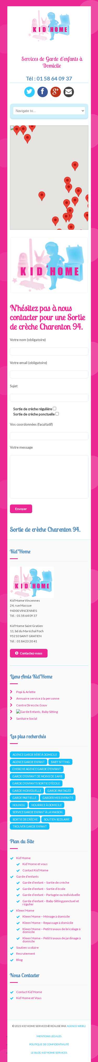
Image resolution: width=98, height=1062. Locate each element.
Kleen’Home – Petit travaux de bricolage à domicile (51, 930)
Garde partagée (59, 790)
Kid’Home (23, 858)
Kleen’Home (25, 910)
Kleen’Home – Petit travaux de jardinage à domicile (51, 939)
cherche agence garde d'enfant (37, 769)
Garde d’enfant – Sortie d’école (43, 889)
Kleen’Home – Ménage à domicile (46, 916)
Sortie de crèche (25, 819)
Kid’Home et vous (35, 864)
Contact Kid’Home (35, 870)
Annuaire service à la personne (37, 698)
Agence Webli (76, 1026)
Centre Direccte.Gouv (31, 705)
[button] (75, 201)
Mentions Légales (49, 1036)
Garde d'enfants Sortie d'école (36, 783)
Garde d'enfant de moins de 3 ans (37, 776)
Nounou (19, 805)
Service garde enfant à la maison (37, 812)
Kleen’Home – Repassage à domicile (47, 923)
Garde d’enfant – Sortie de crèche (45, 882)
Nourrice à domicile (46, 805)
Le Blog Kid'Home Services (49, 1052)
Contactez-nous (31, 653)
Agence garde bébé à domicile (35, 754)
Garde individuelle (27, 790)
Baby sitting (60, 762)
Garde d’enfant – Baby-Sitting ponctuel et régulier (50, 902)
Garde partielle (24, 797)
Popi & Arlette (26, 692)
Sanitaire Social (26, 718)
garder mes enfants (58, 797)
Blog (19, 960)
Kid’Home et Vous (29, 998)
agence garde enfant (29, 762)
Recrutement (25, 953)
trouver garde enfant (30, 826)
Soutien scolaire (57, 819)
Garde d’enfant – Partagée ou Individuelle (51, 895)
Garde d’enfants (27, 876)
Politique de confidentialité (49, 1044)
